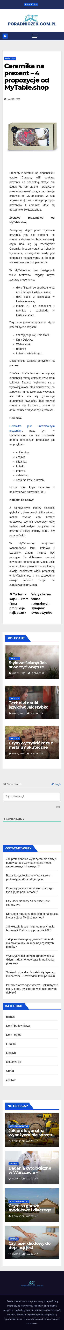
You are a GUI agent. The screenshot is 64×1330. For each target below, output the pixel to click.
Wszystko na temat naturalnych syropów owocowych (41, 603)
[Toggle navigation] (34, 36)
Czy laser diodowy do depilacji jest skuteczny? (30, 1247)
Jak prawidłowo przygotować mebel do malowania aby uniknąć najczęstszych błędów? (30, 943)
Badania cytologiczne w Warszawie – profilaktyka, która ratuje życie (30, 1174)
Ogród (10, 1070)
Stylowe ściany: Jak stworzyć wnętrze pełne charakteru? (28, 667)
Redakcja (37, 673)
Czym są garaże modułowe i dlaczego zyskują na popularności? (30, 1212)
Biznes (10, 1016)
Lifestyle (10, 58)
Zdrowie (11, 1079)
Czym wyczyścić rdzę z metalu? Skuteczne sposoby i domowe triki (32, 747)
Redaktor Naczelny (24, 1141)
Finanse (11, 1043)
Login (57, 784)
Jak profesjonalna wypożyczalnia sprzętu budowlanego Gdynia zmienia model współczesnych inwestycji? (31, 863)
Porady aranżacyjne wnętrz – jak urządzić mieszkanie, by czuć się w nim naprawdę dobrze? (32, 989)
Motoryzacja (13, 1061)
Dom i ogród (13, 1034)
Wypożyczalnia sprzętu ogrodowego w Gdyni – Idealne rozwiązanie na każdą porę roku (30, 959)
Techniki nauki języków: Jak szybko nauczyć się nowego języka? (29, 709)
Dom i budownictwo (18, 1025)
